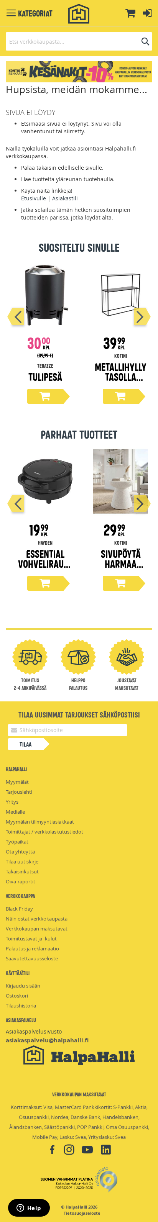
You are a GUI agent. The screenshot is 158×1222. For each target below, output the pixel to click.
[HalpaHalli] (79, 14)
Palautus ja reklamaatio (32, 948)
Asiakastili (65, 198)
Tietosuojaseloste (82, 1213)
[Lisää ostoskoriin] (45, 396)
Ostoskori (17, 995)
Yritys (12, 801)
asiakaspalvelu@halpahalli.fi (47, 1040)
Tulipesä (45, 376)
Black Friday (19, 908)
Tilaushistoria (21, 1005)
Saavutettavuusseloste (32, 958)
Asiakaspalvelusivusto (34, 1031)
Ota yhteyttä (20, 851)
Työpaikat (17, 841)
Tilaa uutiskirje (22, 861)
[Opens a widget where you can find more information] (29, 1208)
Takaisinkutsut (22, 871)
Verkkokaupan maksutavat (36, 928)
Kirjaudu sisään (23, 985)
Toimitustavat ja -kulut (31, 938)
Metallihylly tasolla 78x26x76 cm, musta (120, 381)
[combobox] (79, 41)
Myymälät (17, 781)
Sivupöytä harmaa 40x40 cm (121, 563)
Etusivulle (33, 198)
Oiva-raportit (20, 881)
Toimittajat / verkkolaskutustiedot (44, 831)
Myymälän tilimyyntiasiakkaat (40, 821)
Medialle (15, 811)
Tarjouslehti (19, 791)
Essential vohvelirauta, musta (45, 563)
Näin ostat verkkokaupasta (36, 918)
